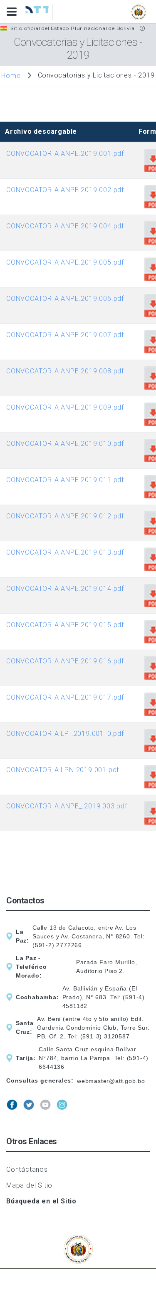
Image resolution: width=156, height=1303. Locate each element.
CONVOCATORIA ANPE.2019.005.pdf (65, 262)
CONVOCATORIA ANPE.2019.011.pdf (65, 480)
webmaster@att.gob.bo (111, 1081)
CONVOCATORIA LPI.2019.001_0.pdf (65, 734)
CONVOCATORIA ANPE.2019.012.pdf (65, 516)
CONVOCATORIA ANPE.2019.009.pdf (65, 407)
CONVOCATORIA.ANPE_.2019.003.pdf (66, 806)
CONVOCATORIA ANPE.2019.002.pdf (65, 190)
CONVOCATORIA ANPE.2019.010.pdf (65, 444)
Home (10, 76)
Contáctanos (27, 1169)
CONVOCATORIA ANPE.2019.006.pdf (65, 299)
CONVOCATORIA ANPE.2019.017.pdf (65, 697)
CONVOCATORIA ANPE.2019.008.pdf (65, 371)
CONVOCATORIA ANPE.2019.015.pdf (65, 625)
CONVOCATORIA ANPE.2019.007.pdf (65, 335)
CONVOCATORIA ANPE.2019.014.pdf (65, 589)
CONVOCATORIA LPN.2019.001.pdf (62, 770)
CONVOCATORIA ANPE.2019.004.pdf (65, 226)
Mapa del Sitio (29, 1185)
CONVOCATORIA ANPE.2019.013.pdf (65, 552)
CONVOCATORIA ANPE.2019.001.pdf (65, 154)
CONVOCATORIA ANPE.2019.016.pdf (65, 661)
